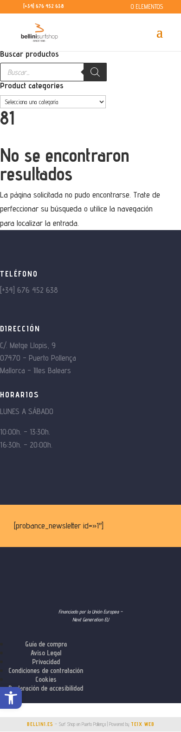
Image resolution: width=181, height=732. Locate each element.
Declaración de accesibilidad (45, 688)
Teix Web (143, 724)
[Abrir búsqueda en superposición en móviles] (53, 72)
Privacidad (46, 662)
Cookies (46, 679)
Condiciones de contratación (45, 670)
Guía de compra (46, 644)
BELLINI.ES (40, 724)
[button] (11, 698)
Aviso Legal (46, 653)
